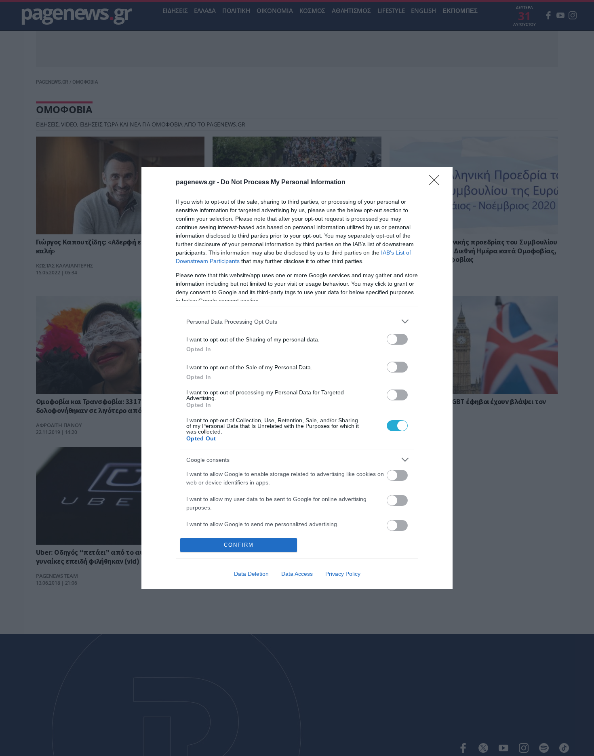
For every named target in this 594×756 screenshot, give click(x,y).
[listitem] (297, 321)
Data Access (297, 574)
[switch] (397, 339)
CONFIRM (239, 545)
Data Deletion (251, 574)
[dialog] (297, 378)
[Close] (436, 182)
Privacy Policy (342, 574)
